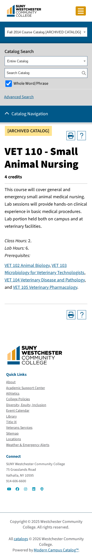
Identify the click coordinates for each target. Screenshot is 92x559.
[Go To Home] (24, 10)
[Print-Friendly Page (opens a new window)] (70, 135)
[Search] (83, 73)
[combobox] (46, 32)
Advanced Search (19, 97)
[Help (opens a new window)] (81, 135)
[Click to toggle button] (81, 11)
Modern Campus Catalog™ (56, 550)
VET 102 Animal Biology (27, 265)
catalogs (21, 539)
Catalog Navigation (30, 114)
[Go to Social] (9, 489)
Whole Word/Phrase (31, 83)
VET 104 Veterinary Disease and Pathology (45, 280)
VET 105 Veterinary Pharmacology (45, 287)
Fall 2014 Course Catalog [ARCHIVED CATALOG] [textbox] (44, 32)
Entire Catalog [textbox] (17, 61)
